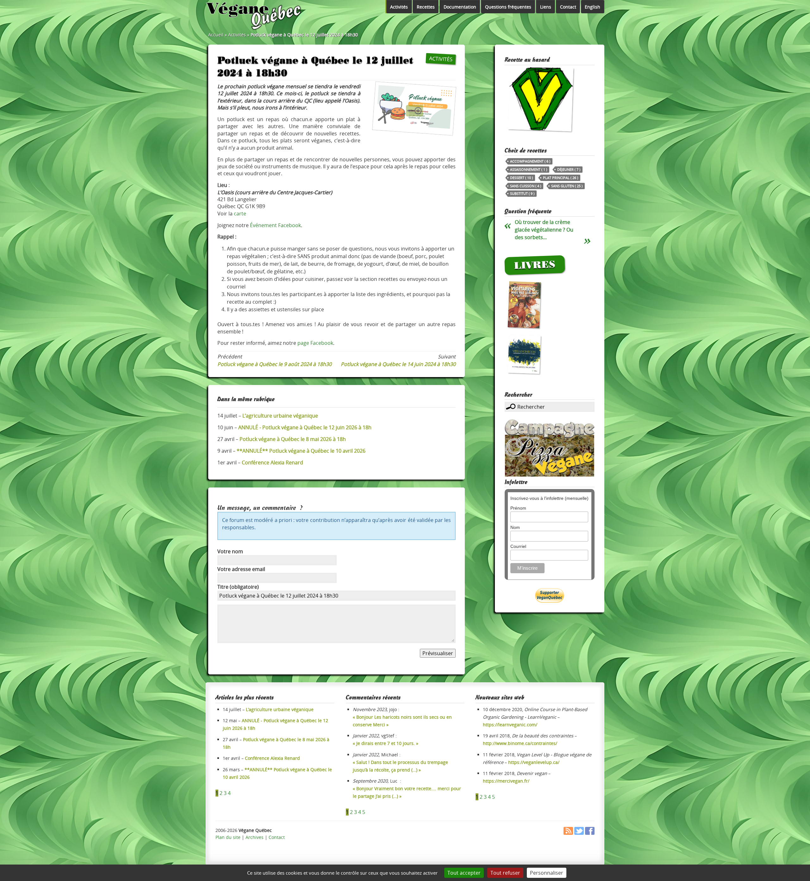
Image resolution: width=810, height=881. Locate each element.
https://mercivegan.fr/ (506, 781)
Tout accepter (464, 872)
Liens (545, 7)
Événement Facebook (275, 225)
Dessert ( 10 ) (521, 177)
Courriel (518, 546)
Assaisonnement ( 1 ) (528, 169)
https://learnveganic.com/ (510, 725)
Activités (399, 7)
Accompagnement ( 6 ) (530, 161)
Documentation (460, 7)
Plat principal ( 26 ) (560, 177)
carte (240, 213)
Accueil (215, 35)
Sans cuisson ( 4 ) (525, 185)
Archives (255, 837)
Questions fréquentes (508, 7)
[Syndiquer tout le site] (568, 833)
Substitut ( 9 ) (522, 193)
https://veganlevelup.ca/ (533, 762)
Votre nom (230, 551)
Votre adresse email (241, 569)
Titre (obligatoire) (238, 586)
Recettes (426, 7)
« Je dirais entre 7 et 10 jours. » (385, 743)
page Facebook (315, 342)
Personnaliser (546, 872)
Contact (568, 7)
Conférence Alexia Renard (272, 758)
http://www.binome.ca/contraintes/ (520, 743)
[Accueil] (254, 15)
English (592, 7)
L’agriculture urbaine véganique (280, 709)
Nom (515, 527)
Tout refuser (505, 872)
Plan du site (227, 837)
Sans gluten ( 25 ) (567, 185)
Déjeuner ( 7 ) (568, 169)
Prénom (518, 508)
